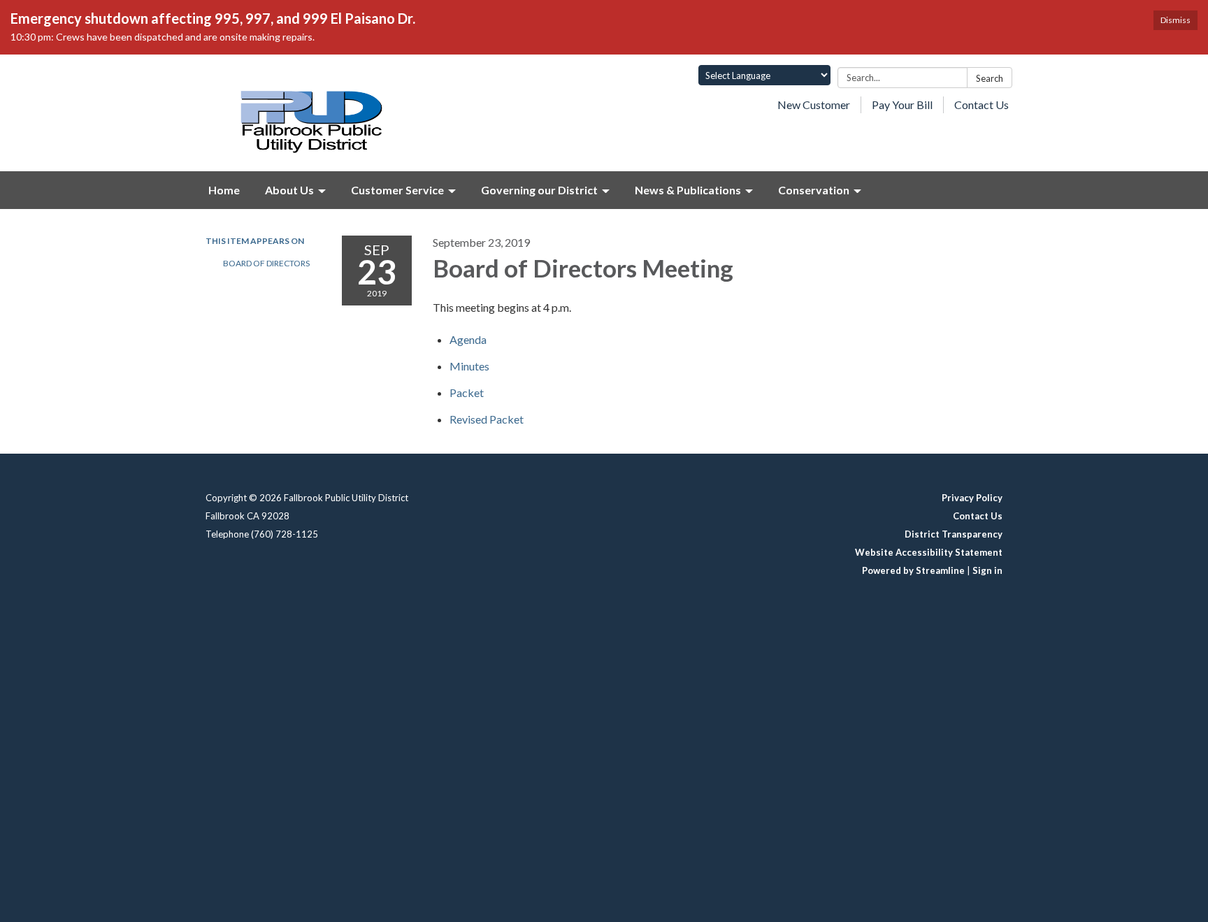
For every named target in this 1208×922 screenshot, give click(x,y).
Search (989, 78)
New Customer (813, 104)
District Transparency (953, 534)
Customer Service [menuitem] (397, 189)
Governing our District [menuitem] (539, 189)
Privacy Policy (972, 497)
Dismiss (1175, 20)
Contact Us (981, 104)
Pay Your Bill (902, 104)
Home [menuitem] (224, 189)
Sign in (987, 570)
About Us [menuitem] (289, 189)
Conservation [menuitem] (813, 189)
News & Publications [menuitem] (688, 189)
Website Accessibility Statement (928, 552)
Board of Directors (266, 263)
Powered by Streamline (913, 570)
